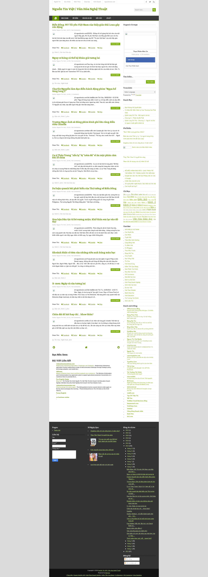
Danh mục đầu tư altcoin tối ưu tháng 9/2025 (140, 329)
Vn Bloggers (128, 248)
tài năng (134, 216)
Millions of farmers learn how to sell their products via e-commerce (75, 373)
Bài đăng (129, 559)
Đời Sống (75, 18)
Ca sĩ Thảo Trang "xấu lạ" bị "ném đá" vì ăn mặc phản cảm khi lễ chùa (84, 156)
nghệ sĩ (144, 209)
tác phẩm (129, 216)
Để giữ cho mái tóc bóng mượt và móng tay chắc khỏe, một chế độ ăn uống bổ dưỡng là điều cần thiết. (140, 334)
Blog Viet (59, 381)
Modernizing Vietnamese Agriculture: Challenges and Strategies (75, 365)
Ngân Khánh (129, 209)
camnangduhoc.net (133, 355)
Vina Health (128, 256)
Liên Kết (108, 18)
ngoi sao (125, 212)
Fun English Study (62, 379)
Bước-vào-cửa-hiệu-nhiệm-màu (142, 147)
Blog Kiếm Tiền (132, 327)
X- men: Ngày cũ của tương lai (69, 283)
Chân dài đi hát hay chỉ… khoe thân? (72, 314)
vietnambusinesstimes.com (65, 364)
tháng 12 (130, 448)
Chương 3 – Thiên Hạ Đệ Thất (134, 118)
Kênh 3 (57, 52)
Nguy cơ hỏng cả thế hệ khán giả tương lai (76, 58)
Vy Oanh (149, 221)
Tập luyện (138, 216)
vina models (131, 376)
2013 (127, 551)
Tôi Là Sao (130, 366)
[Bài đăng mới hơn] (54, 347)
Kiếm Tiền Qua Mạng (131, 266)
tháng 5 (129, 467)
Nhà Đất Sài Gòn (130, 277)
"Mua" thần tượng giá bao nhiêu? (133, 132)
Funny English (61, 393)
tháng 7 (129, 461)
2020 (127, 435)
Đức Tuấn (151, 199)
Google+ (83, 48)
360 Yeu (129, 398)
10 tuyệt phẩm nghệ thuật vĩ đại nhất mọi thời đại (140, 183)
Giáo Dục (87, 2)
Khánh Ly (151, 205)
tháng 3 (129, 543)
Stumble (92, 48)
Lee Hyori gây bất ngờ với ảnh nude (102, 464)
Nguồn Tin (57, 2)
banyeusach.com (132, 403)
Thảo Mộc (70, 575)
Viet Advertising (130, 264)
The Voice (145, 216)
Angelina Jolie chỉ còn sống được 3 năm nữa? (137, 143)
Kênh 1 (144, 202)
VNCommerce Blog (133, 309)
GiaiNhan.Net (131, 331)
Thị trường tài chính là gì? (134, 374)
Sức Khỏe (67, 2)
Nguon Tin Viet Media (134, 339)
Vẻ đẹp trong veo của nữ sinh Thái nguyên (139, 378)
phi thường (153, 212)
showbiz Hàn (139, 214)
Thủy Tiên (150, 216)
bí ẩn (149, 194)
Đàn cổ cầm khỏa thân (141, 196)
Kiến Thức (77, 2)
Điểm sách (133, 199)
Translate (138, 95)
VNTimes (59, 371)
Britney (125, 196)
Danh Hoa (130, 414)
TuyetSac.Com (132, 362)
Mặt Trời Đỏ (147, 207)
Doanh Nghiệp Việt (79, 575)
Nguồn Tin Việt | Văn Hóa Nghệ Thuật (79, 9)
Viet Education (129, 295)
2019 (127, 438)
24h (124, 194)
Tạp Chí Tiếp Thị (132, 395)
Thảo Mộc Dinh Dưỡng (132, 240)
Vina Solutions (137, 575)
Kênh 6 (146, 205)
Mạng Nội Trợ (129, 253)
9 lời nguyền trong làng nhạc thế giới (102, 450)
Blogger (107, 573)
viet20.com (130, 393)
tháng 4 (129, 541)
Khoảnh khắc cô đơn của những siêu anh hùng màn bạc (83, 252)
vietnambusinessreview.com (65, 385)
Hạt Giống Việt (129, 258)
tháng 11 (130, 451)
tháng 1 (129, 549)
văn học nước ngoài (132, 221)
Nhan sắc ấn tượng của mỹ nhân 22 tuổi (136, 161)
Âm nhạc (57, 83)
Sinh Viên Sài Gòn (130, 285)
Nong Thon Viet (132, 315)
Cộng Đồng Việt (130, 242)
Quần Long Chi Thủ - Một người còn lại (137, 115)
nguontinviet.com (109, 2)
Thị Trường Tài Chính (131, 298)
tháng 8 (129, 459)
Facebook (66, 48)
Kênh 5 (140, 205)
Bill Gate (153, 194)
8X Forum (130, 381)
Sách (133, 214)
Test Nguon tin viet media (134, 353)
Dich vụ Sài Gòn (130, 280)
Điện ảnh (57, 116)
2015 (127, 443)
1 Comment (75, 94)
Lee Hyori (137, 207)
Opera (137, 212)
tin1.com (130, 416)
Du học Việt (128, 287)
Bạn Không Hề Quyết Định (133, 107)
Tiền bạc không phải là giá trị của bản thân (139, 363)
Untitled (129, 408)
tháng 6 (129, 464)
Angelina (128, 194)
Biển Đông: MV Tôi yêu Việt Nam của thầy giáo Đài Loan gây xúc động (85, 25)
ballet (140, 194)
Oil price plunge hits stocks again (66, 387)
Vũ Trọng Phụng (142, 221)
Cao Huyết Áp (129, 232)
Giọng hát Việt (132, 202)
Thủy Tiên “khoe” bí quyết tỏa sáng (134, 157)
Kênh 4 (134, 205)
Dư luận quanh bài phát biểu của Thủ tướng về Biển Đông (84, 188)
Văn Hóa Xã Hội (87, 18)
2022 (127, 433)
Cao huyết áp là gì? (131, 186)
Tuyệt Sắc (128, 237)
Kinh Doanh (97, 2)
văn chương (129, 219)
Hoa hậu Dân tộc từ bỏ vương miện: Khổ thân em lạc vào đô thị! (85, 220)
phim (67, 116)
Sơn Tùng (149, 214)
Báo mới (145, 194)
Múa (152, 207)
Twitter (75, 48)
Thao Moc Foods (130, 250)
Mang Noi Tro (131, 321)
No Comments (76, 30)
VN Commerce (129, 274)
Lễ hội (141, 207)
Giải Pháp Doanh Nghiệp (132, 282)
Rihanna (129, 214)
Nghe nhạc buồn (137, 209)
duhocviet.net (131, 387)
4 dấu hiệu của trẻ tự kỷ (132, 181)
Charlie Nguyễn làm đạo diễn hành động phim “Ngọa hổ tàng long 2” (84, 90)
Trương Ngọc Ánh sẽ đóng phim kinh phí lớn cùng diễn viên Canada (83, 123)
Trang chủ (57, 430)
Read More (115, 44)
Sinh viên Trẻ (129, 301)
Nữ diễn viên (131, 212)
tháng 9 (129, 456)
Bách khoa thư (129, 293)
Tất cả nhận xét (131, 563)
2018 (127, 440)
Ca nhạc (130, 197)
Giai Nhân (128, 235)
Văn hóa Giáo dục (65, 52)
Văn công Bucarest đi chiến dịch (137, 531)
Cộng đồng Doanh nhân (135, 411)
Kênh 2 (63, 116)
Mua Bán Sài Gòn (130, 272)
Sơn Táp (144, 214)
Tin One (127, 261)
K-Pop (139, 202)
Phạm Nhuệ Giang (144, 212)
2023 (127, 430)
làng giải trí (130, 207)
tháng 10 (130, 453)
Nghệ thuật (64, 83)
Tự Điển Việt (129, 245)
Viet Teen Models (130, 290)
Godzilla (129, 511)
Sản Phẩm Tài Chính (131, 269)
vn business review (62, 397)
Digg (100, 48)
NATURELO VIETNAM (132, 229)
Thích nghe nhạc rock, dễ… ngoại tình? (139, 538)
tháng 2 (129, 546)
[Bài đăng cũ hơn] (118, 347)
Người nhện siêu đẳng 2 (134, 528)
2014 (127, 446)
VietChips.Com (132, 406)
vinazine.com (131, 345)
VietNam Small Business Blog (137, 401)
